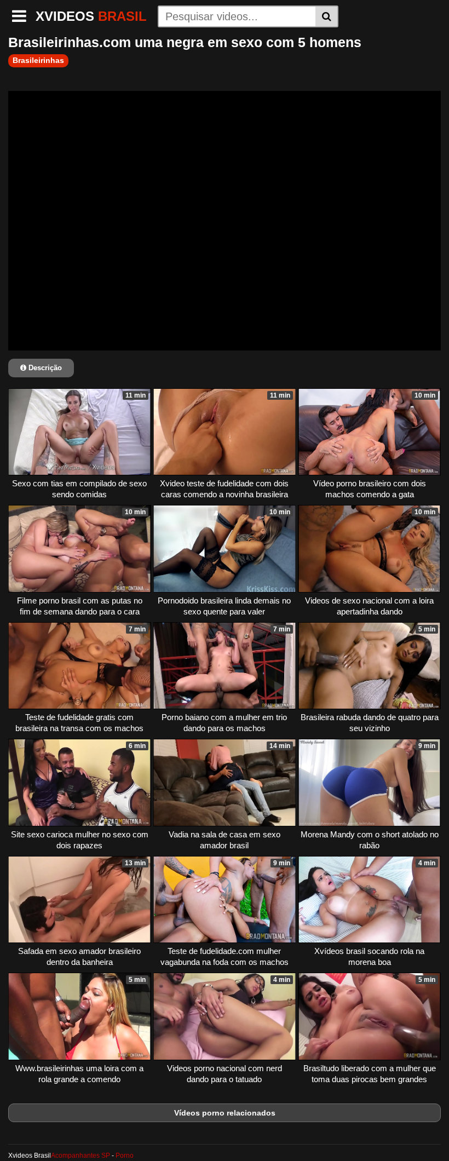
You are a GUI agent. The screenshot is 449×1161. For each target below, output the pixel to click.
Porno (125, 1155)
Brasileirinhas (38, 60)
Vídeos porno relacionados (224, 1112)
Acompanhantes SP (80, 1155)
